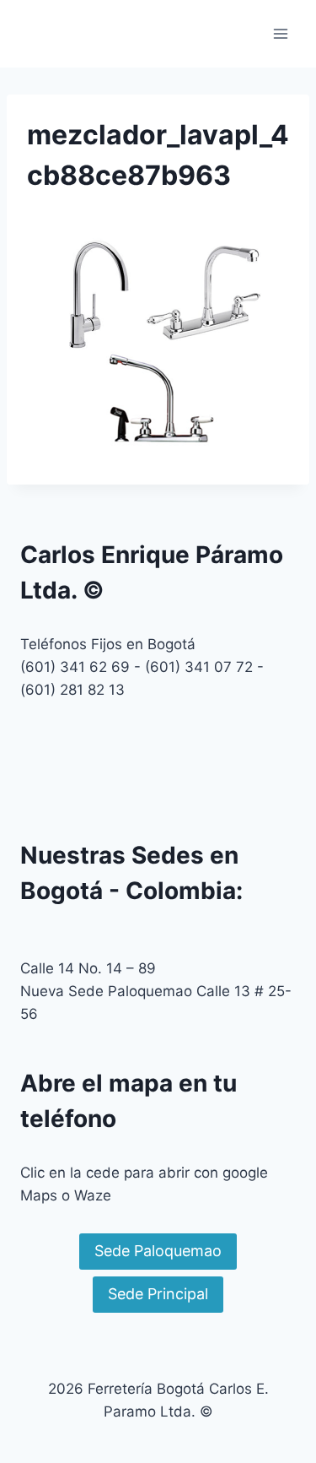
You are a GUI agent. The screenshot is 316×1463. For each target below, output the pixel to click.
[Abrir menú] (280, 33)
